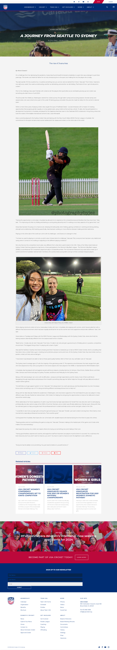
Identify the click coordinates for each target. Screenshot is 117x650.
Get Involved (67, 7)
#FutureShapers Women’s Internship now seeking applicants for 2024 (58, 536)
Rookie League (45, 621)
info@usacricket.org (86, 612)
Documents (63, 624)
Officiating (43, 630)
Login (111, 1)
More (80, 7)
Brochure (23, 610)
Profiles (42, 607)
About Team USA (45, 610)
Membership (29, 7)
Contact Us (24, 627)
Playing (42, 627)
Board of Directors (65, 619)
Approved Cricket (26, 632)
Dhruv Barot (53, 40)
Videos (62, 604)
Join (98, 1)
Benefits (23, 607)
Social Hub (63, 610)
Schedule (43, 604)
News (22, 619)
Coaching (43, 624)
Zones (22, 624)
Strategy (62, 632)
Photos (62, 602)
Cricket (42, 7)
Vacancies (63, 638)
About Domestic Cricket (28, 630)
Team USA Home (45, 602)
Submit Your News (26, 621)
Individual (23, 602)
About (89, 7)
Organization (24, 604)
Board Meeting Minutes (67, 621)
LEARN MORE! (81, 557)
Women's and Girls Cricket (58, 29)
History (62, 630)
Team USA (53, 7)
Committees (64, 627)
